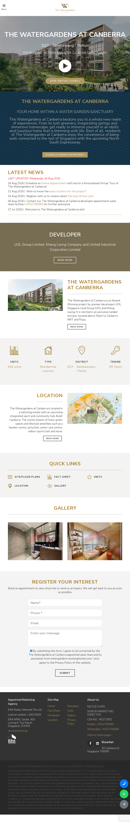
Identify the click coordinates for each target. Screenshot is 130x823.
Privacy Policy (71, 722)
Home (51, 706)
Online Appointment (53, 183)
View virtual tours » (65, 80)
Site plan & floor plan (81, 196)
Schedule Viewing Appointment (65, 155)
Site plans (73, 706)
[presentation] (119, 539)
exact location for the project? (67, 191)
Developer (54, 715)
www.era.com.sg (17, 731)
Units (70, 711)
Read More (65, 260)
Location (53, 720)
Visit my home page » (99, 735)
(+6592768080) (33, 204)
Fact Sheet (54, 711)
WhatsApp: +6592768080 (103, 729)
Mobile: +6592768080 (100, 724)
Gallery (71, 715)
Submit (65, 673)
